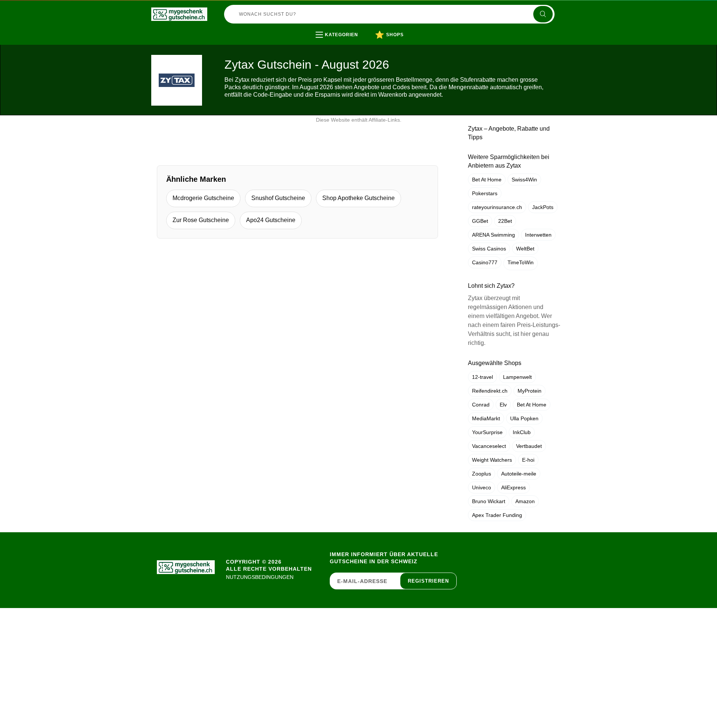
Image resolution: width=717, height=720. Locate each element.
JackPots (542, 207)
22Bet (505, 221)
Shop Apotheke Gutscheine (358, 198)
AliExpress (513, 487)
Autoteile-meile (518, 474)
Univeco (481, 487)
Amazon (525, 501)
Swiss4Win (524, 180)
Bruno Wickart (488, 501)
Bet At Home (487, 180)
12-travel (482, 377)
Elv (503, 405)
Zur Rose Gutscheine (201, 220)
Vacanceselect (489, 446)
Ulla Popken (524, 418)
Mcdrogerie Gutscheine (203, 198)
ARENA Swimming (493, 235)
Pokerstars (484, 193)
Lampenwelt (517, 377)
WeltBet (525, 249)
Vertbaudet (529, 446)
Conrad (481, 405)
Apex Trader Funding (497, 515)
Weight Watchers (492, 460)
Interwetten (538, 235)
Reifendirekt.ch (490, 391)
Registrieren (428, 581)
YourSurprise (487, 432)
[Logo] (179, 14)
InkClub (522, 432)
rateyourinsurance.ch (497, 207)
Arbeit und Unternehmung (364, 50)
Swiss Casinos (489, 249)
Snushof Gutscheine (278, 198)
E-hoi (528, 460)
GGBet (480, 221)
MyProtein (529, 391)
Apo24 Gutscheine (270, 220)
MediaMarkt (486, 418)
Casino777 (484, 262)
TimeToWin (521, 262)
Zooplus (481, 474)
